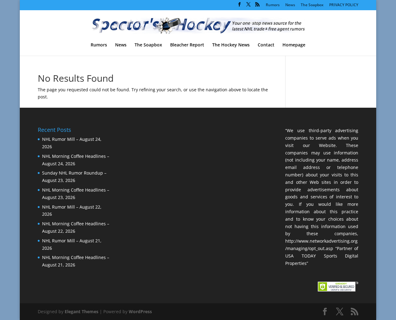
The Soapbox (312, 5)
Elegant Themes (81, 311)
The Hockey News (231, 45)
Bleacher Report (187, 45)
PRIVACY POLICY (343, 5)
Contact (266, 45)
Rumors (273, 5)
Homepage (293, 45)
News (290, 5)
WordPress (140, 311)
